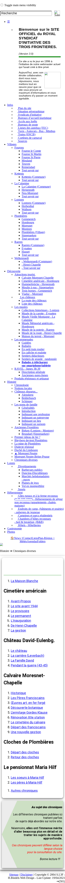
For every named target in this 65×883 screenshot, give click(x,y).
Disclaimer (26, 874)
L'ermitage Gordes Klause (29, 712)
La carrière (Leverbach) (27, 655)
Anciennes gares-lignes (35, 375)
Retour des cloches (25, 757)
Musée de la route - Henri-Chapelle (42, 333)
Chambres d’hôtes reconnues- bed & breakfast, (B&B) (32, 520)
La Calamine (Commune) (36, 186)
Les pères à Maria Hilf (26, 782)
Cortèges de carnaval (29, 137)
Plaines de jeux (30, 482)
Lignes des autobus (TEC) (32, 127)
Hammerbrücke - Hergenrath (38, 284)
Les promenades (23, 339)
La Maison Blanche (24, 581)
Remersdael (28, 167)
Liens (35, 538)
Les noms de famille (25, 404)
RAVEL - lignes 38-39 (27, 368)
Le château (19, 651)
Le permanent (21, 616)
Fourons (19, 147)
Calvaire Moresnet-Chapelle (38, 277)
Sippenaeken (29, 235)
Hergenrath (28, 189)
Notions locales (23, 388)
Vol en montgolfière (33, 486)
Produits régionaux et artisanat (31, 378)
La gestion (18, 630)
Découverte (13, 271)
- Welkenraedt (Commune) (37, 261)
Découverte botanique (27, 708)
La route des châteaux (34, 300)
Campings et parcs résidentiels (34, 515)
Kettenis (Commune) (34, 176)
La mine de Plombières (27, 443)
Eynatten (27, 248)
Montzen (27, 228)
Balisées (26, 346)
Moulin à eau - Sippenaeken (38, 287)
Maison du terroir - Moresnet (38, 336)
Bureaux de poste (27, 124)
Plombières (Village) (33, 232)
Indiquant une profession (36, 414)
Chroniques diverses (26, 459)
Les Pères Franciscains (28, 698)
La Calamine (21, 183)
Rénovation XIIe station (28, 717)
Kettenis (19, 173)
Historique (18, 693)
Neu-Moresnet (30, 193)
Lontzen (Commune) (34, 202)
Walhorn (26, 209)
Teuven (26, 163)
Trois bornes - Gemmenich (37, 290)
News (18, 538)
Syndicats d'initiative (29, 114)
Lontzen (19, 199)
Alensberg (27, 394)
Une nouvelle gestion (26, 732)
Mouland (27, 160)
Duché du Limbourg (26, 450)
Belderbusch (29, 398)
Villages (11, 144)
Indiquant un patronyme (35, 417)
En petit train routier (33, 349)
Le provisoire (20, 611)
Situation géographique (30, 111)
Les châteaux (27, 297)
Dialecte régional (24, 446)
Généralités (28, 407)
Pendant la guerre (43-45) (29, 665)
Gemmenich (29, 219)
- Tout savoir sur (31, 267)
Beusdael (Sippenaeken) (35, 433)
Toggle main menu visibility (20, 5)
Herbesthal (28, 206)
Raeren (18, 241)
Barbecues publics (32, 469)
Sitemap (13, 874)
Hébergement (15, 492)
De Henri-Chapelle (24, 625)
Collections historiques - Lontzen (40, 310)
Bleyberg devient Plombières (30, 440)
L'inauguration (21, 620)
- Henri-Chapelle (31, 264)
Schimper (27, 401)
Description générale (33, 372)
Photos (11, 531)
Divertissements (26, 466)
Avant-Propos (21, 601)
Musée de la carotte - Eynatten (39, 313)
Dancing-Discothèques (35, 473)
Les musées (21, 306)
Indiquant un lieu (31, 420)
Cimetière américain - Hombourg (40, 280)
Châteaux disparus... (26, 391)
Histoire (11, 381)
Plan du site (24, 108)
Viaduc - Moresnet (32, 293)
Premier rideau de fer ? (27, 437)
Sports (21, 489)
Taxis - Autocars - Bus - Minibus (36, 131)
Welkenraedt (21, 258)
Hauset (26, 251)
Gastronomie (14, 528)
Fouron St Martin (31, 154)
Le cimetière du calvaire (28, 722)
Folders (41, 541)
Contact (27, 538)
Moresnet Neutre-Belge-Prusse (31, 456)
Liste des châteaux (32, 303)
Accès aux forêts (27, 121)
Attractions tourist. (24, 274)
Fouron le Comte (31, 150)
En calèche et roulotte (34, 352)
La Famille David (22, 660)
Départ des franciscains (28, 727)
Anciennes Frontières (26, 427)
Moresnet (27, 225)
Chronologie (21, 385)
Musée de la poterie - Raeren (38, 329)
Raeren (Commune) (33, 245)
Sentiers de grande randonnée (39, 359)
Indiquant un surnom (33, 424)
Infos (10, 104)
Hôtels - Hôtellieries (29, 525)
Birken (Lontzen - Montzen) (38, 430)
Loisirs (11, 463)
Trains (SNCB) (26, 134)
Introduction (29, 411)
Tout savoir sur (30, 170)
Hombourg (28, 222)
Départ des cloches (25, 752)
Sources (22, 141)
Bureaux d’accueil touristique (34, 117)
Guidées (26, 342)
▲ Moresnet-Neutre (25, 453)
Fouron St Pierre (31, 157)
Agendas (32, 541)
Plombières (20, 215)
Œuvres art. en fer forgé (28, 703)
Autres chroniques (24, 790)
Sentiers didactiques (33, 355)
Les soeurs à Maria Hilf (27, 777)
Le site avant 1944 (24, 606)
